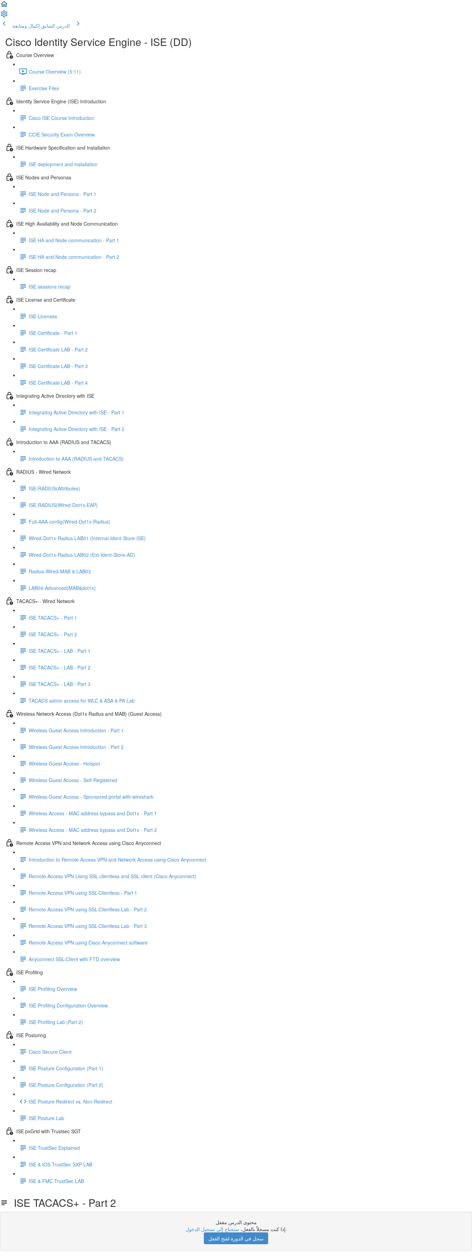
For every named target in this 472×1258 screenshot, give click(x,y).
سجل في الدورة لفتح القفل (236, 1238)
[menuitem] (4, 15)
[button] (4, 6)
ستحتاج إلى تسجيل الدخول (212, 1229)
